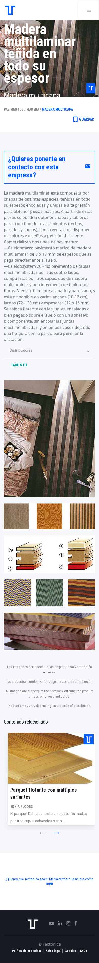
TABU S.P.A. (19, 365)
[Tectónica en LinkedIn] (58, 923)
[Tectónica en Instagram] (66, 923)
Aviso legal (53, 951)
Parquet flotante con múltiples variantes (43, 793)
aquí (49, 883)
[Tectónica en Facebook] (73, 923)
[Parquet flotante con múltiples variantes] (51, 758)
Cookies (70, 951)
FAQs (83, 951)
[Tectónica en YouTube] (49, 923)
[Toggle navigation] (89, 10)
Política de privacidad (27, 951)
